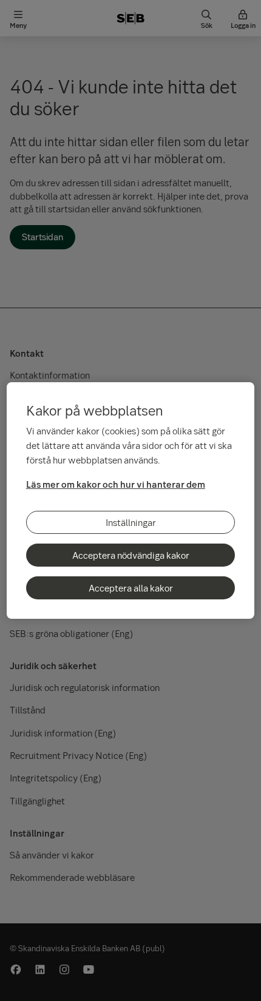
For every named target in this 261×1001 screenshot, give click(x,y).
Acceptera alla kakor (131, 588)
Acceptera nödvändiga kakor (130, 555)
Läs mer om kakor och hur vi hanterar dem (115, 484)
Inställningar (131, 522)
